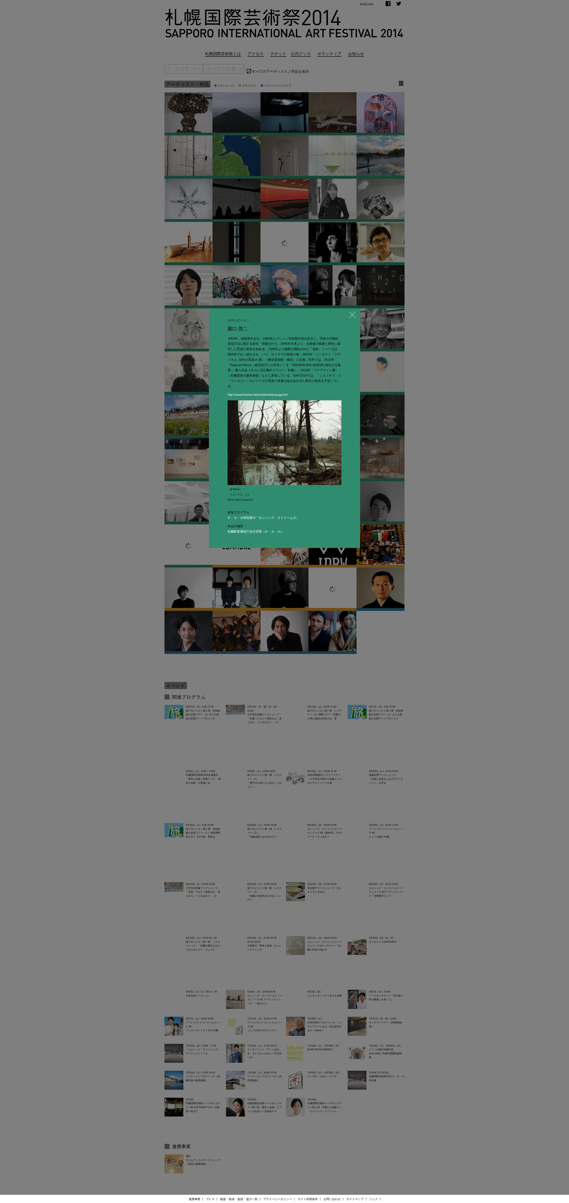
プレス (210, 1199)
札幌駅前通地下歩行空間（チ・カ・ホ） (256, 531)
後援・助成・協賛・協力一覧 (239, 1199)
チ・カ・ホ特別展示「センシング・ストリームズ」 (263, 517)
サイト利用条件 (308, 1199)
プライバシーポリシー (277, 1199)
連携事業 (194, 1199)
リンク (373, 1199)
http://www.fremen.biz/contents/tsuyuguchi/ (258, 394)
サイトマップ (355, 1199)
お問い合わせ (332, 1199)
